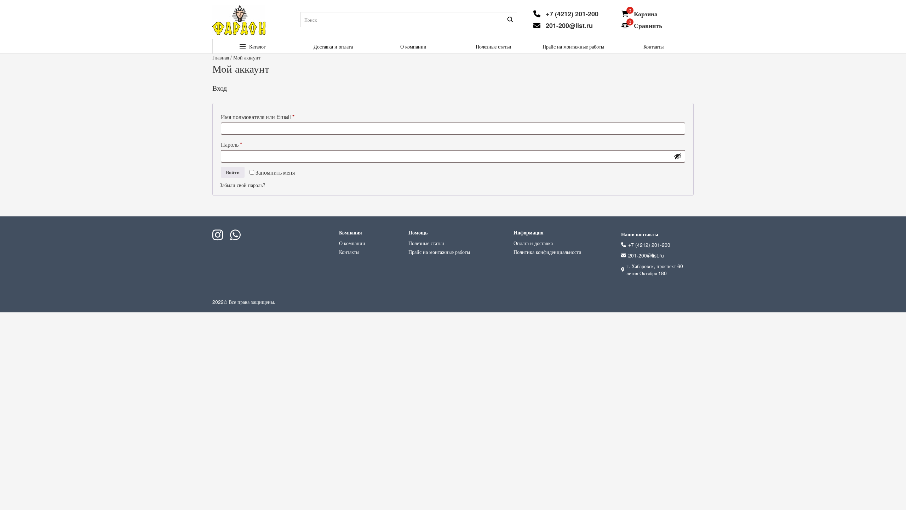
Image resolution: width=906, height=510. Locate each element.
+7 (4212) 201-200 (572, 13)
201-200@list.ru (569, 25)
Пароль (246, 144)
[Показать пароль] (678, 156)
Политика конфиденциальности (547, 251)
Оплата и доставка (533, 242)
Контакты (653, 46)
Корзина (646, 13)
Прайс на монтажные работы (573, 46)
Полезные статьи (493, 46)
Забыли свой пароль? (242, 184)
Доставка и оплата (333, 46)
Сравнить (648, 25)
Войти (233, 172)
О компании (413, 46)
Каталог (257, 46)
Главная (220, 57)
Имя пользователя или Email (273, 116)
